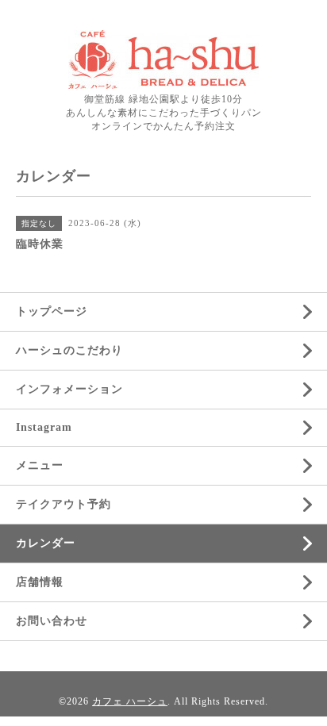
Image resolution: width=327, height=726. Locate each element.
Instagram (44, 427)
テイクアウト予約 (63, 504)
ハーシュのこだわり (69, 350)
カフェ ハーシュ (129, 701)
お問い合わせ (51, 621)
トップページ (51, 311)
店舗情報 (39, 582)
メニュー (39, 465)
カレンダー (45, 543)
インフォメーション (69, 389)
